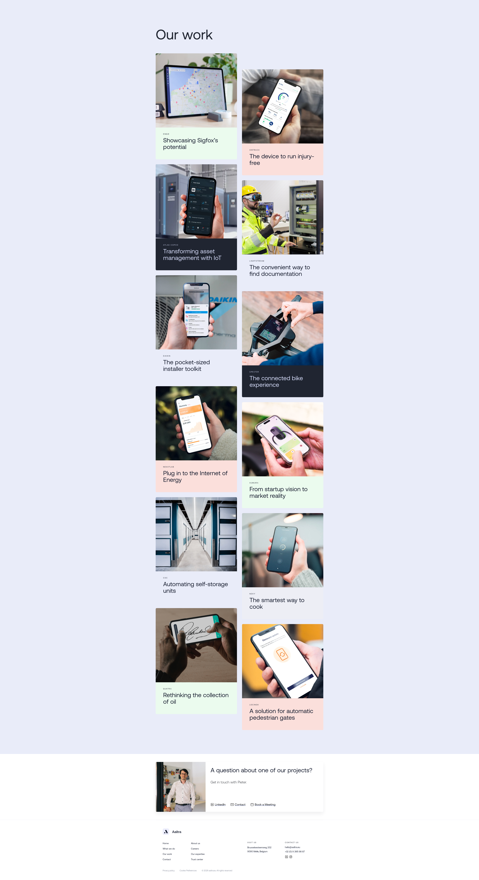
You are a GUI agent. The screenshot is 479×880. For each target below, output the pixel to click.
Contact (167, 859)
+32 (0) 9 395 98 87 (295, 851)
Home (166, 843)
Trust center (197, 859)
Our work (167, 854)
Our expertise (198, 854)
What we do (169, 848)
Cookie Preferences (188, 870)
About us (195, 843)
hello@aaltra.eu (292, 847)
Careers (195, 848)
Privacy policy (169, 870)
